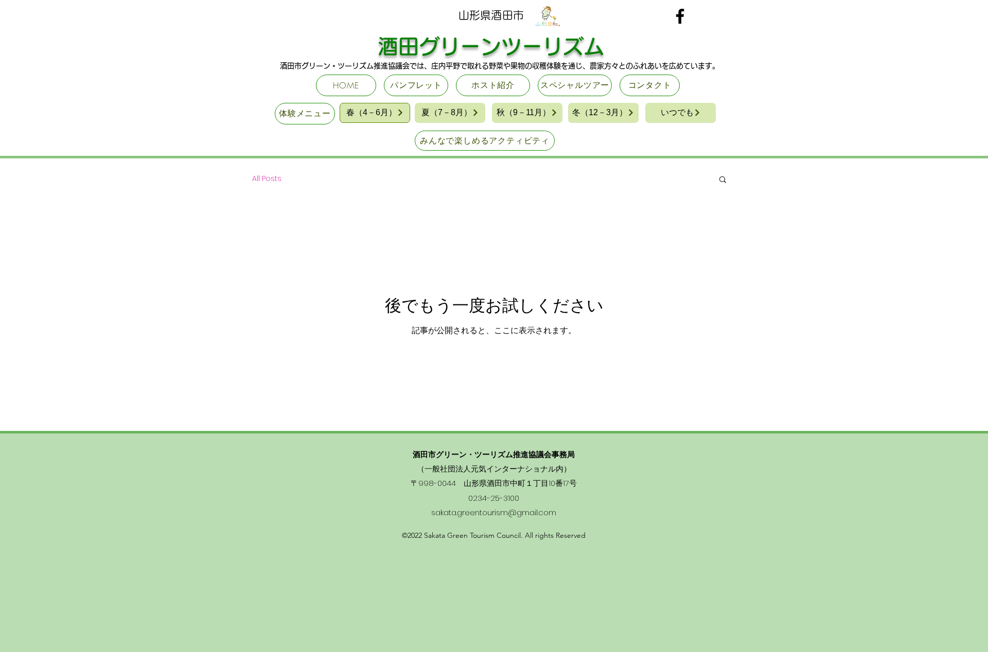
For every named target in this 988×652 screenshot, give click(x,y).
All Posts (266, 179)
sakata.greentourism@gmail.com (493, 512)
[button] (723, 180)
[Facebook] (680, 16)
